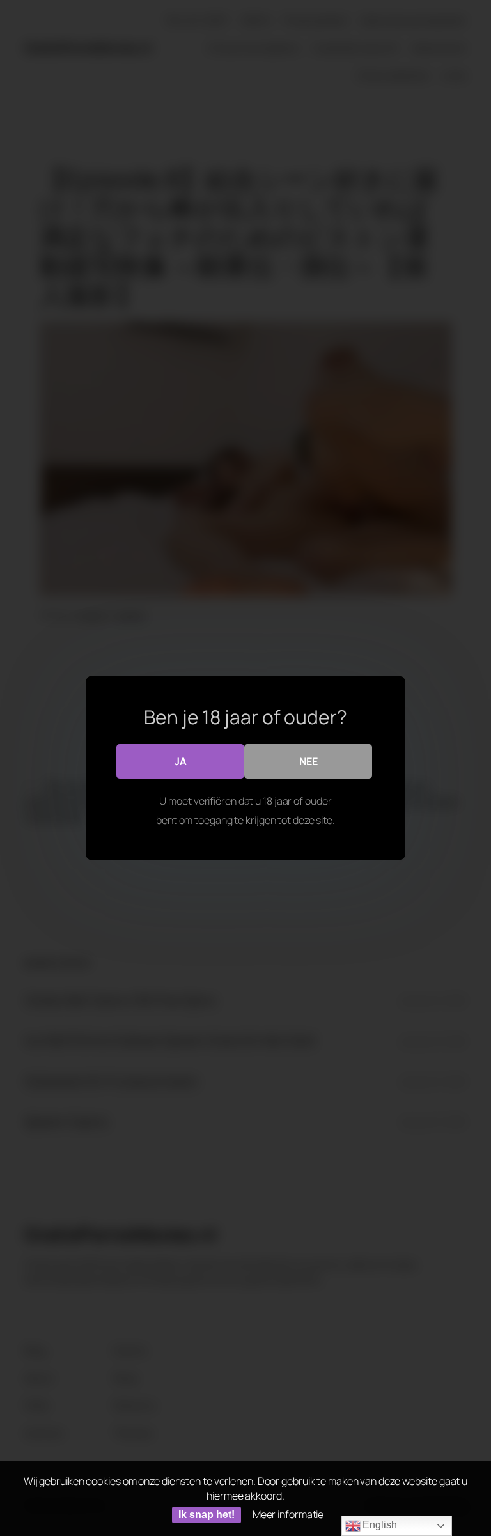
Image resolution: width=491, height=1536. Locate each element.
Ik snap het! (206, 1514)
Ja (181, 761)
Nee (308, 761)
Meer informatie (288, 1514)
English (379, 1524)
